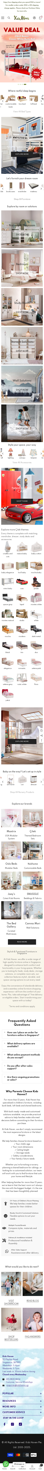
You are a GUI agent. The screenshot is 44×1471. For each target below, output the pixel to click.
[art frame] (11, 779)
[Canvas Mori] (33, 910)
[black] (7, 646)
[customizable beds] (11, 98)
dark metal (36, 636)
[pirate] (36, 582)
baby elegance (7, 572)
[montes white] (36, 598)
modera (22, 636)
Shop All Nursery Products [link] (22, 792)
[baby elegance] (7, 566)
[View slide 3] (23, 84)
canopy (22, 458)
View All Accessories (22, 463)
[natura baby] (22, 547)
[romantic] (22, 662)
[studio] (22, 614)
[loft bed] (33, 98)
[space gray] (7, 598)
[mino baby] (7, 582)
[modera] (22, 630)
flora (36, 684)
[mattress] (33, 186)
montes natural (8, 620)
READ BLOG (33, 1301)
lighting (11, 458)
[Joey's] (11, 881)
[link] (22, 1204)
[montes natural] (7, 614)
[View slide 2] (21, 84)
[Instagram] (12, 1424)
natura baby (22, 554)
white (36, 620)
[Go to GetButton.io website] (6, 1468)
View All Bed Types (22, 112)
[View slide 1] (19, 84)
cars (22, 588)
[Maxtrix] (11, 818)
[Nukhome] (33, 851)
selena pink (36, 668)
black (8, 652)
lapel (22, 604)
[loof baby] (22, 566)
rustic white (22, 684)
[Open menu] (2, 17)
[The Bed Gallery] (11, 910)
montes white (36, 604)
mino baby (7, 588)
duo (36, 652)
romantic (22, 668)
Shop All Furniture (22, 199)
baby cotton (36, 554)
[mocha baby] (36, 566)
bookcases (10, 191)
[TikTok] (20, 1424)
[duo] (36, 646)
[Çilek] (33, 818)
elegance (8, 668)
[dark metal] (36, 630)
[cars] (22, 582)
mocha (8, 636)
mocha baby (36, 572)
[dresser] (33, 779)
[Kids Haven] (11, 1284)
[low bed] (22, 98)
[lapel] (22, 598)
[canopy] (22, 452)
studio (22, 620)
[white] (36, 614)
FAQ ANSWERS (33, 1337)
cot (22, 784)
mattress (33, 191)
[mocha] (7, 630)
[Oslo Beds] (11, 851)
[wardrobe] (22, 186)
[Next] (41, 101)
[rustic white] (22, 678)
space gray (7, 604)
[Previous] (3, 101)
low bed (22, 104)
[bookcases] (11, 186)
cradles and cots (7, 555)
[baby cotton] (36, 547)
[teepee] (33, 452)
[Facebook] (4, 1424)
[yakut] (7, 694)
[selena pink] (36, 662)
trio (22, 652)
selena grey (7, 684)
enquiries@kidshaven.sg (17, 1385)
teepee (34, 458)
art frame (10, 784)
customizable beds (11, 105)
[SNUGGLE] (33, 881)
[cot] (22, 779)
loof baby (22, 572)
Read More (22, 942)
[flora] (36, 678)
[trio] (22, 646)
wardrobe (22, 191)
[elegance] (7, 662)
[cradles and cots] (7, 547)
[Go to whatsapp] (6, 1464)
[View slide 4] (25, 84)
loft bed (34, 104)
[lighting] (11, 452)
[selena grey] (7, 678)
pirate (36, 588)
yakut (8, 700)
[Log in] (34, 17)
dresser (34, 784)
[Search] (8, 17)
